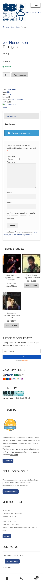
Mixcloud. (14, 455)
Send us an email (12, 561)
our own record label (19, 449)
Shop (12, 27)
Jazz (17, 27)
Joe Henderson (15, 42)
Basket (33, 576)
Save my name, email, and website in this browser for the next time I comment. (21, 216)
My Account (7, 578)
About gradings (17, 99)
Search (21, 578)
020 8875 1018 (23, 398)
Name (10, 192)
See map (7, 536)
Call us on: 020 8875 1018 (31, 12)
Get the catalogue (10, 491)
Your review (12, 162)
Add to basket (20, 75)
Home (7, 27)
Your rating (12, 156)
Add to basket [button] (31, 286)
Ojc (8, 92)
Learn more (8, 460)
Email (10, 202)
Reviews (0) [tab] (11, 116)
